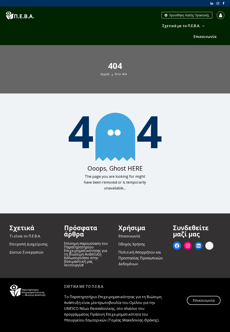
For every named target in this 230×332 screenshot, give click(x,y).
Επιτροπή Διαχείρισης (28, 244)
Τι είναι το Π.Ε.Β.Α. (25, 236)
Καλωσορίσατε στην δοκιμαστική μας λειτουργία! (81, 261)
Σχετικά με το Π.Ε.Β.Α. (181, 25)
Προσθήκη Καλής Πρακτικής (188, 15)
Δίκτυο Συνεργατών (26, 252)
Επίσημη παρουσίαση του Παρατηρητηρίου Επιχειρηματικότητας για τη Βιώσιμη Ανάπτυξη (86, 249)
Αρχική (104, 74)
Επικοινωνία (205, 36)
